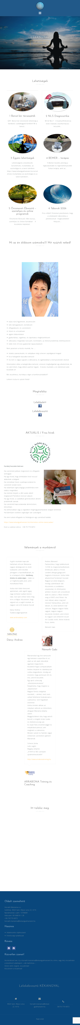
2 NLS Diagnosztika (57, 116)
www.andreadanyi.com (18, 617)
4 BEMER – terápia (57, 158)
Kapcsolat (40, 1019)
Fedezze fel (40, 43)
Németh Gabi (49, 649)
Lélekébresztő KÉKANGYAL (39, 986)
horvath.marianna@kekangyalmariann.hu (20, 921)
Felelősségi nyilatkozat (15, 936)
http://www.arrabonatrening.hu (39, 759)
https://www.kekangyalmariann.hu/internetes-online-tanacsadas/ (28, 522)
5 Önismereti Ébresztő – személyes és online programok (22, 211)
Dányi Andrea (15, 640)
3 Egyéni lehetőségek (22, 158)
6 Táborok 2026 (57, 208)
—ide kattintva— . (29, 963)
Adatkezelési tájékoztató (16, 933)
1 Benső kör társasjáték (22, 116)
